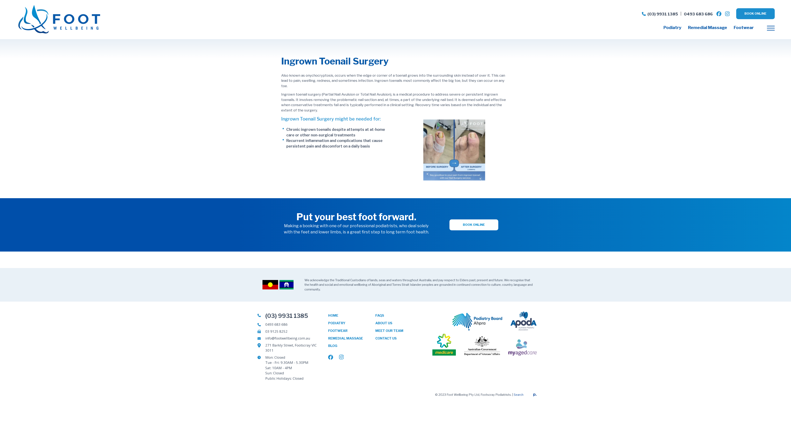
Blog (332, 346)
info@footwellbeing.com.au (287, 338)
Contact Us (386, 338)
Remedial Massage (707, 27)
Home (333, 315)
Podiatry (672, 27)
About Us (383, 323)
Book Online (755, 13)
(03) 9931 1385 (662, 14)
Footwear (744, 27)
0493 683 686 (698, 14)
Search (518, 395)
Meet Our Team (389, 331)
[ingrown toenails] (454, 150)
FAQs (379, 315)
